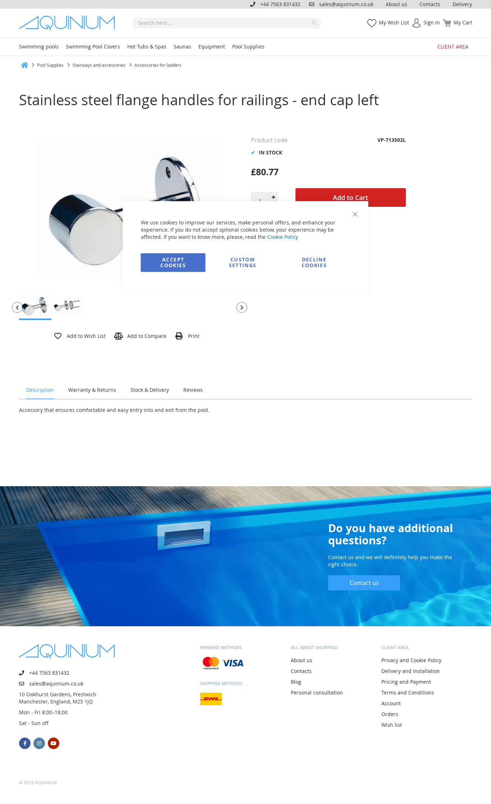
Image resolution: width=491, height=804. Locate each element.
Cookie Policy (282, 236)
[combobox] (226, 23)
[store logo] (69, 23)
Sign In (431, 22)
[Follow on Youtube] (53, 743)
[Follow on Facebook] (25, 743)
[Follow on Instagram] (39, 743)
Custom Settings (243, 262)
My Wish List (394, 22)
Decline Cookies (314, 262)
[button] (17, 307)
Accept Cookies (172, 262)
